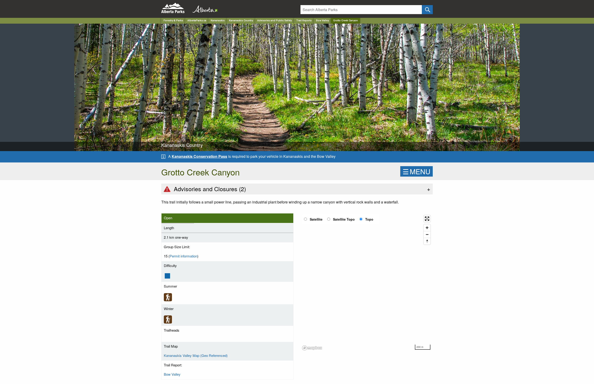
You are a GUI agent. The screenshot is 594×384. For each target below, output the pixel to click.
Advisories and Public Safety (274, 20)
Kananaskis (218, 20)
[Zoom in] (427, 227)
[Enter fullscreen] (427, 218)
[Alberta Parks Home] (175, 8)
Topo (369, 219)
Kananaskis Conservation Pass (199, 156)
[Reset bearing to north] (427, 241)
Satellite (316, 219)
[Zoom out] (427, 234)
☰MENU (416, 171)
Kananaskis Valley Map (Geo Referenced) (196, 355)
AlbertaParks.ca (196, 20)
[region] (366, 282)
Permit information (183, 256)
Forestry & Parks (173, 20)
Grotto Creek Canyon (345, 20)
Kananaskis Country (241, 20)
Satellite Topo (344, 219)
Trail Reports (304, 20)
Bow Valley (322, 20)
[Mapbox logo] (312, 348)
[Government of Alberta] (203, 8)
